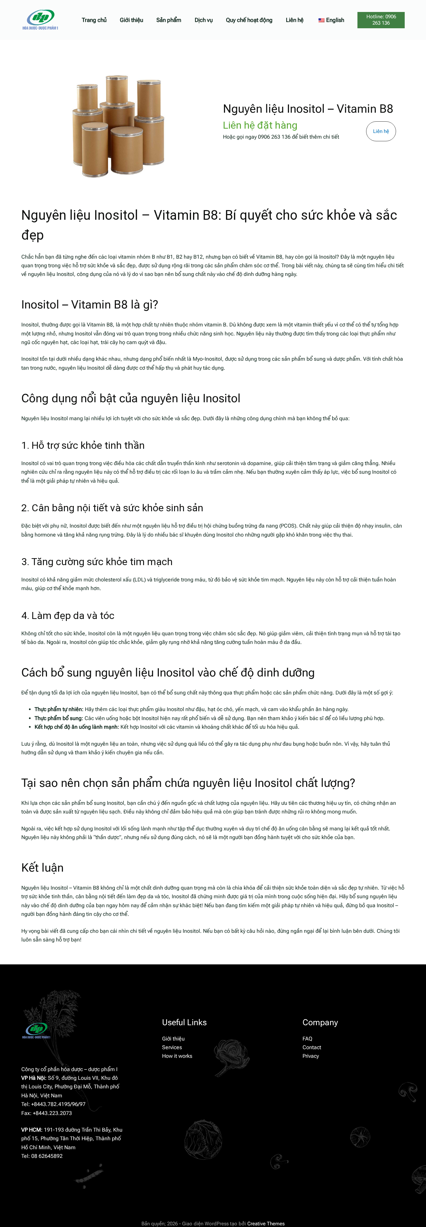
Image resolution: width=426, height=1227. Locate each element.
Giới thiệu (131, 20)
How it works (177, 1056)
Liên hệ (295, 20)
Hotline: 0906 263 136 (381, 20)
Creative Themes (266, 1224)
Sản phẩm (168, 20)
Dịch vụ (204, 20)
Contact (312, 1047)
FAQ (307, 1039)
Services (172, 1047)
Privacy (311, 1056)
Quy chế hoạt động (249, 20)
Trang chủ (94, 20)
